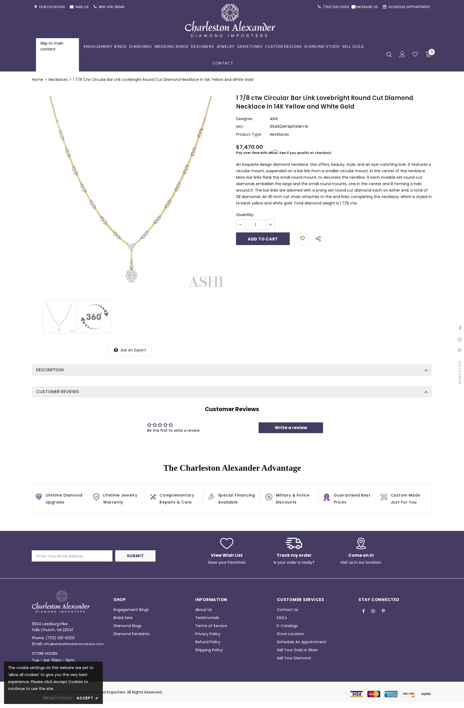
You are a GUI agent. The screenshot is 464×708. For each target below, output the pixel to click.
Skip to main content (51, 46)
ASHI (274, 118)
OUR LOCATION (52, 6)
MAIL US (82, 6)
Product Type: (249, 134)
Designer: (244, 118)
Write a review (291, 428)
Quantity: (245, 214)
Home (37, 79)
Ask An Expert (133, 350)
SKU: (240, 126)
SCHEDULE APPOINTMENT (410, 6)
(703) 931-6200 (60, 638)
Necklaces (58, 79)
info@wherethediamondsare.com (74, 643)
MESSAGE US (368, 6)
